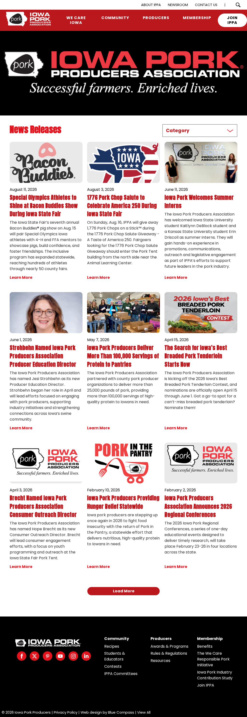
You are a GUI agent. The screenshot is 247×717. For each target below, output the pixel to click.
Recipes (111, 646)
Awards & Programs (169, 646)
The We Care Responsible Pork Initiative (213, 659)
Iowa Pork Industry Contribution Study (215, 675)
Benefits (205, 646)
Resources (160, 660)
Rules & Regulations (169, 653)
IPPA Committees (120, 673)
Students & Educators (114, 656)
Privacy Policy (65, 712)
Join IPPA (205, 685)
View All (144, 712)
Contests (113, 666)
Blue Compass (121, 712)
